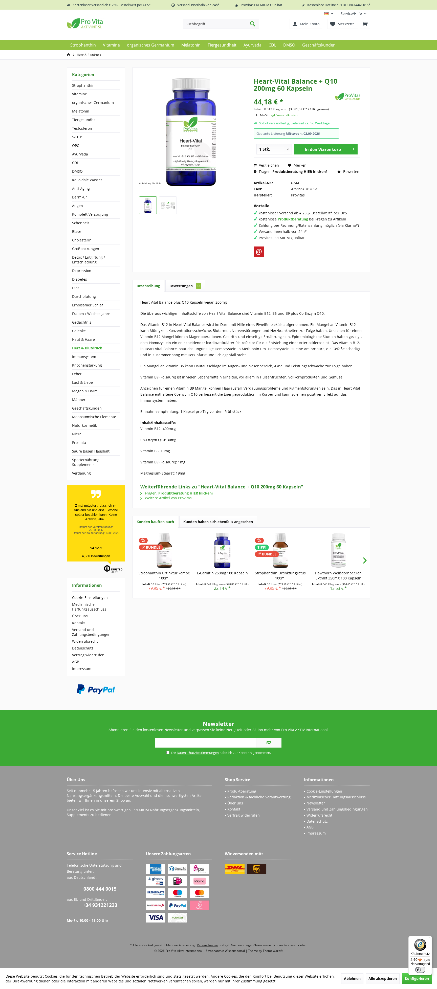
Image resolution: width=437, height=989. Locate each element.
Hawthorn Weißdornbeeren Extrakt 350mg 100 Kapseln (338, 575)
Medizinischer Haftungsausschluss (89, 607)
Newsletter (316, 803)
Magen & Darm (85, 391)
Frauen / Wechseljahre (91, 313)
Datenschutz (82, 648)
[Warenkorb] (365, 24)
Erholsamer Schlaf (87, 305)
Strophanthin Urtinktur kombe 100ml (164, 575)
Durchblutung (84, 296)
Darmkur (79, 197)
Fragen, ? (292, 171)
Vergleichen (268, 165)
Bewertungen (184, 285)
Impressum (81, 668)
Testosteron (82, 128)
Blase (76, 231)
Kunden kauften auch (155, 521)
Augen (77, 205)
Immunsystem (84, 356)
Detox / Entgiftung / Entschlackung (88, 259)
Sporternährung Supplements (85, 462)
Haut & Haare (83, 339)
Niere (76, 434)
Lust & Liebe (82, 382)
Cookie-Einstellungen (90, 597)
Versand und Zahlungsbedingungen (91, 632)
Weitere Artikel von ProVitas (168, 498)
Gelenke (79, 330)
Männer (78, 399)
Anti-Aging (81, 188)
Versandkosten (207, 945)
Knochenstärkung (87, 365)
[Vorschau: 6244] (148, 205)
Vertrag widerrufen (88, 655)
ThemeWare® (273, 951)
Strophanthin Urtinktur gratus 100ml (280, 575)
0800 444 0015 (100, 889)
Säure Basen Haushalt (91, 451)
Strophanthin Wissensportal (226, 951)
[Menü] (429, 939)
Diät (75, 287)
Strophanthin (83, 85)
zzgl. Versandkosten (283, 115)
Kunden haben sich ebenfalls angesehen (218, 521)
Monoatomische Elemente (94, 416)
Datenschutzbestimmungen (198, 752)
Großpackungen (85, 248)
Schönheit (80, 222)
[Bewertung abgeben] (294, 95)
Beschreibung (148, 285)
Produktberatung (241, 791)
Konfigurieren (417, 978)
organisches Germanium (93, 102)
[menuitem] (353, 13)
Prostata (79, 442)
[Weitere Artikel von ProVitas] (347, 96)
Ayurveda (80, 154)
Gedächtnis (81, 322)
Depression (81, 270)
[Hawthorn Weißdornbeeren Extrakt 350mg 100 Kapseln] (338, 550)
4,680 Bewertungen (96, 556)
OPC (75, 145)
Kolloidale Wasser (87, 179)
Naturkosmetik (84, 425)
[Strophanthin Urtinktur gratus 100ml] (280, 550)
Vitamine (79, 94)
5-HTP (77, 136)
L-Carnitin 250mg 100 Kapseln (222, 573)
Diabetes (79, 279)
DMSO (77, 171)
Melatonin (80, 111)
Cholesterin (82, 240)
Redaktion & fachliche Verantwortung (259, 797)
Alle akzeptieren (382, 978)
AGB (75, 661)
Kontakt (78, 622)
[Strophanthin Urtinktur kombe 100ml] (164, 550)
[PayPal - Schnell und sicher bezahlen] (96, 689)
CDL (75, 162)
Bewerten (350, 171)
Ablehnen (352, 978)
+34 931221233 (100, 905)
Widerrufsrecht (85, 641)
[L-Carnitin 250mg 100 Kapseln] (222, 550)
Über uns (80, 616)
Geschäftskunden (87, 408)
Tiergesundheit (85, 119)
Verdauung (81, 473)
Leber (77, 373)
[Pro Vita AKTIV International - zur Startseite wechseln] (103, 23)
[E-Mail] (259, 251)
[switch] (420, 970)
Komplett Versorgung (90, 214)
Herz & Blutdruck (87, 348)
